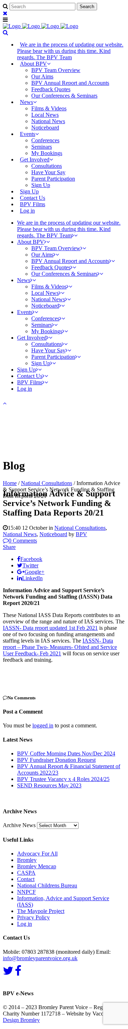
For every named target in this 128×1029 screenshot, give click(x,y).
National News (20, 534)
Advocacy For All (37, 854)
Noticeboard (53, 534)
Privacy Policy (33, 917)
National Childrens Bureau (47, 885)
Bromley (27, 860)
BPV (81, 534)
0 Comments (23, 541)
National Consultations (46, 483)
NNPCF (26, 892)
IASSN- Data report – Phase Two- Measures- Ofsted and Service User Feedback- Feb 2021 (60, 647)
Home (10, 483)
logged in (42, 725)
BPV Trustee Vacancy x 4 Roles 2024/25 (63, 779)
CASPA (26, 873)
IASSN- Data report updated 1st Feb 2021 (50, 628)
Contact (25, 879)
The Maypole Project (40, 911)
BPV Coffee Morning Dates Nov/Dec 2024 (66, 753)
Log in (27, 211)
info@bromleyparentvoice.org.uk (40, 958)
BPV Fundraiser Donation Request (56, 760)
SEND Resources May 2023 (49, 785)
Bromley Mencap (36, 866)
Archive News (19, 825)
